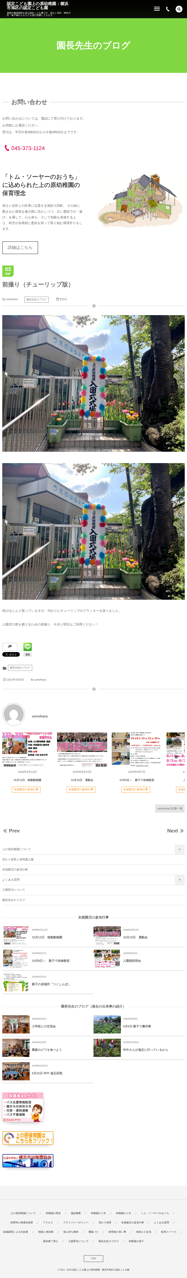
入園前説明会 (132, 960)
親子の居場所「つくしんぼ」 (51, 984)
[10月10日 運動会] (82, 749)
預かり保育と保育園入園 (18, 859)
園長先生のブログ (36, 299)
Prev (14, 831)
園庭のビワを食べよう (47, 1049)
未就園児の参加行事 (26, 789)
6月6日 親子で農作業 (137, 1026)
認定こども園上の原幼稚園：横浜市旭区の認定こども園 (37, 6)
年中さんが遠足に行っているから (145, 1049)
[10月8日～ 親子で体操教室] (137, 749)
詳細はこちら (20, 247)
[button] (179, 9)
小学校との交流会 (44, 1026)
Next (172, 831)
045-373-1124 (28, 148)
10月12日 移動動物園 (27, 780)
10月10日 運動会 (82, 780)
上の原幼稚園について (16, 849)
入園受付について (13, 889)
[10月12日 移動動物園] (27, 749)
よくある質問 (11, 879)
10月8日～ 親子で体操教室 (136, 780)
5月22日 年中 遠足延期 (47, 1073)
